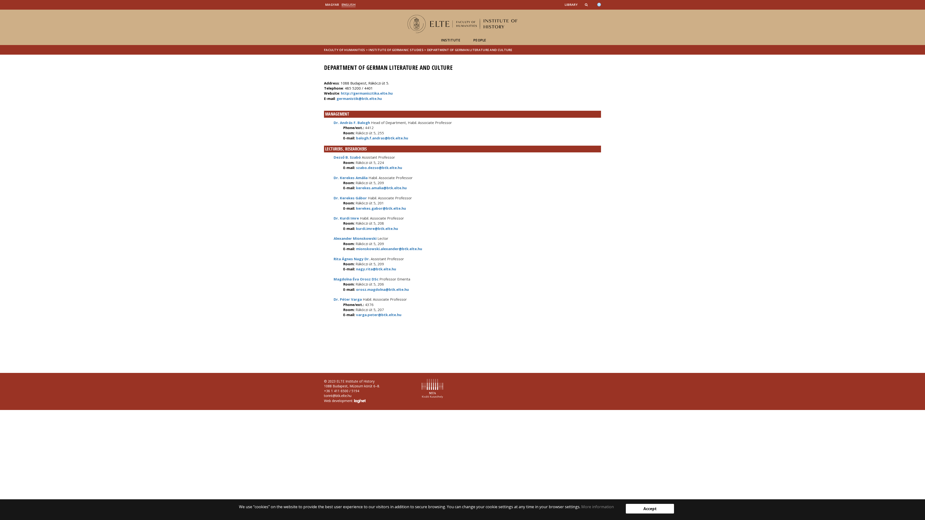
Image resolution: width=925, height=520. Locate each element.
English (349, 4)
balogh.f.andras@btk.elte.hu (381, 138)
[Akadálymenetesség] (599, 4)
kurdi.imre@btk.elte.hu (376, 228)
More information (597, 506)
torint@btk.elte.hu (337, 395)
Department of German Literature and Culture (469, 50)
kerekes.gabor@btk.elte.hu (380, 208)
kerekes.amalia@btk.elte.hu (381, 187)
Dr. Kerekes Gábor (350, 197)
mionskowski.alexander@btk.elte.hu (388, 248)
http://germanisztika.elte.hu (367, 93)
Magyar (332, 4)
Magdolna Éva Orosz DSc (356, 279)
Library (571, 4)
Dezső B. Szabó (347, 157)
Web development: (339, 400)
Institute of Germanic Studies (396, 50)
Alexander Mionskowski (355, 238)
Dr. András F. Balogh (352, 122)
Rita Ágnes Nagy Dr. (352, 258)
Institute (450, 40)
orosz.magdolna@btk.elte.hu (382, 289)
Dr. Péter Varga (348, 299)
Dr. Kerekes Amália (351, 177)
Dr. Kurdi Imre (346, 218)
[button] (587, 4)
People (479, 40)
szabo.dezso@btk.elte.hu (378, 167)
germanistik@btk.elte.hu (359, 98)
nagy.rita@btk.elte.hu (375, 268)
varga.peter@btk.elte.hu (378, 314)
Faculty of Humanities (344, 50)
